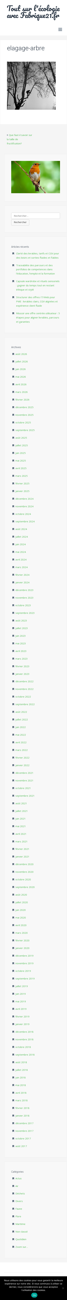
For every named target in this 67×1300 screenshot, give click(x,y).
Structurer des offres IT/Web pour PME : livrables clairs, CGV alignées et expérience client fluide (37, 301)
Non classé (21, 1231)
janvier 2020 (22, 948)
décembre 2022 (24, 681)
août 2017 (21, 1146)
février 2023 (22, 666)
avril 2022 (21, 742)
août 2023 (21, 620)
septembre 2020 (25, 887)
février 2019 (22, 1016)
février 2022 (22, 757)
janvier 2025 (22, 491)
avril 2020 (21, 925)
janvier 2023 (22, 673)
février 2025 (22, 483)
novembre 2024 (24, 506)
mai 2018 (20, 1085)
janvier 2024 (22, 582)
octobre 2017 (23, 1138)
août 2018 (21, 1062)
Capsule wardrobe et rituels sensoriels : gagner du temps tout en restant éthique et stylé (38, 285)
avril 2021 (21, 833)
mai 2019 (20, 1001)
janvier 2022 (22, 765)
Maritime (20, 1224)
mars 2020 (21, 932)
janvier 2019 (22, 1024)
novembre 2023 (24, 597)
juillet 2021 (21, 811)
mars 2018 (21, 1100)
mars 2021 (21, 841)
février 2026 (22, 399)
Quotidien (20, 1239)
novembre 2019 (24, 963)
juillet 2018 (21, 1069)
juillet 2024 (21, 536)
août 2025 (21, 437)
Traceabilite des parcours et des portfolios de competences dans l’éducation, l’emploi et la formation (35, 269)
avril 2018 (21, 1092)
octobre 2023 (23, 605)
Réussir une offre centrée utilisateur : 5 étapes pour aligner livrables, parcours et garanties (38, 317)
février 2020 (22, 940)
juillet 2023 (21, 628)
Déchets (20, 1193)
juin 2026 (20, 369)
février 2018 (22, 1108)
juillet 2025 (21, 445)
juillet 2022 (21, 719)
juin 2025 (20, 453)
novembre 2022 (24, 689)
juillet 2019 (21, 986)
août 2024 (21, 529)
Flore (18, 1216)
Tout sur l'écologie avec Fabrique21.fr (33, 11)
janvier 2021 (22, 856)
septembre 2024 (25, 521)
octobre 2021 (23, 788)
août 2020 (21, 894)
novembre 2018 (24, 1039)
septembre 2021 (25, 795)
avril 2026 (21, 384)
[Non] (63, 1288)
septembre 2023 (25, 612)
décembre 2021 (24, 772)
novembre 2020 (24, 871)
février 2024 (22, 574)
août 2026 (21, 354)
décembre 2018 (24, 1031)
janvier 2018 (22, 1115)
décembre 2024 (24, 498)
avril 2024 (21, 559)
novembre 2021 (24, 780)
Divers (19, 1201)
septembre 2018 (25, 1054)
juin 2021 (20, 818)
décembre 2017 (24, 1123)
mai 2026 (20, 376)
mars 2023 (21, 658)
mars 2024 (21, 567)
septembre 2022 (25, 704)
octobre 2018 (23, 1047)
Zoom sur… (21, 1246)
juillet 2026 (21, 361)
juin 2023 (20, 635)
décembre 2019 (24, 955)
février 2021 (22, 848)
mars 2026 (21, 392)
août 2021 (21, 803)
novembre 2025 (24, 414)
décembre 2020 (24, 864)
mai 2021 (20, 826)
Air (16, 1186)
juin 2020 (20, 909)
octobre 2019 (23, 970)
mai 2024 (20, 551)
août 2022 (21, 711)
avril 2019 (21, 1008)
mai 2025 (20, 460)
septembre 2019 (25, 978)
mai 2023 (20, 643)
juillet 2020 (21, 902)
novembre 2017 (24, 1130)
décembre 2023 (24, 590)
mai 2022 (20, 734)
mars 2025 (21, 475)
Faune (18, 1208)
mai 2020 (20, 917)
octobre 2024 (23, 514)
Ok (34, 1295)
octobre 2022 (23, 696)
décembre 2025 (24, 407)
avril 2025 (21, 468)
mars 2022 (21, 750)
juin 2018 (20, 1077)
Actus (18, 1178)
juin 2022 (20, 727)
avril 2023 (21, 651)
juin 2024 (20, 544)
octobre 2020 (23, 879)
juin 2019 (20, 993)
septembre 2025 (25, 430)
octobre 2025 (23, 422)
